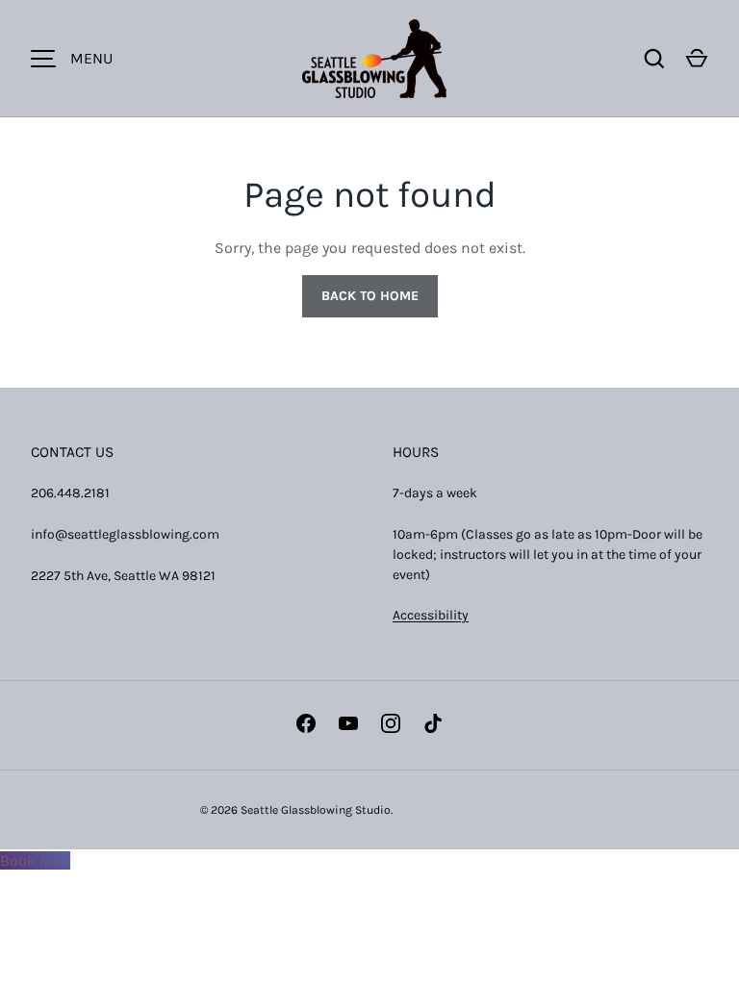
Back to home (370, 296)
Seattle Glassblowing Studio (316, 810)
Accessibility (431, 615)
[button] (696, 59)
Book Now (35, 860)
